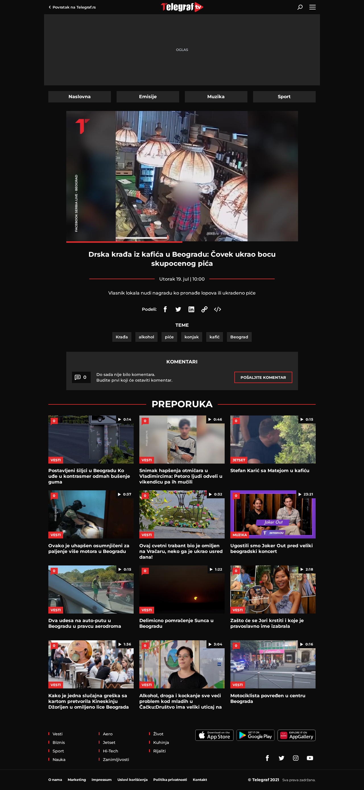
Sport (284, 96)
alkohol (146, 337)
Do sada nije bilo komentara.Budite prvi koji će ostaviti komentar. (134, 377)
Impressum (102, 779)
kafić (215, 337)
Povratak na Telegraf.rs (74, 7)
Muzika (216, 96)
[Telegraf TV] (310, 758)
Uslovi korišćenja (132, 779)
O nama (55, 779)
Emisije (148, 96)
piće (169, 337)
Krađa (122, 337)
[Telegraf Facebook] (267, 758)
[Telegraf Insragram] (295, 758)
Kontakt (200, 779)
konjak (192, 337)
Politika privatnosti (170, 779)
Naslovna (80, 96)
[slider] (182, 242)
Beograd (239, 337)
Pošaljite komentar (263, 377)
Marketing (77, 779)
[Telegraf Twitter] (281, 758)
